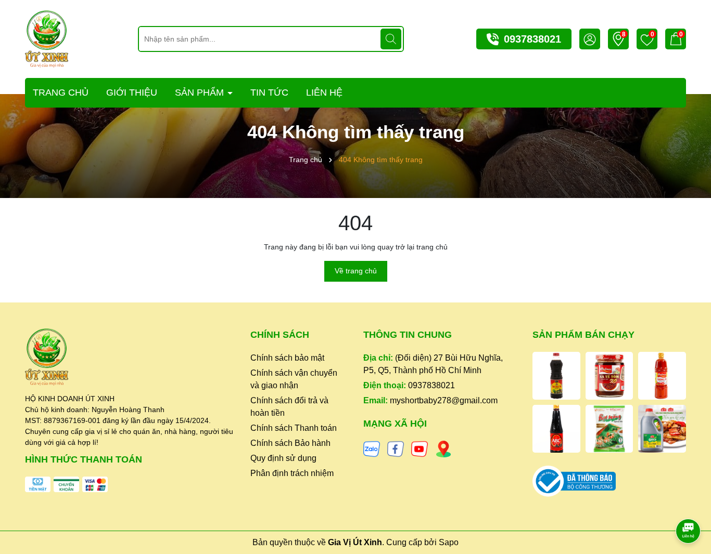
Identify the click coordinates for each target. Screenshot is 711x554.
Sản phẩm (200, 92)
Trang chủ (60, 92)
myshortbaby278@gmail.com (444, 400)
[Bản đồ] (443, 448)
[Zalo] (371, 448)
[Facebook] (395, 448)
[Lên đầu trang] (688, 502)
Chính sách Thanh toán (293, 428)
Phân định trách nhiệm (292, 473)
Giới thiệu (131, 92)
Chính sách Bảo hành (290, 443)
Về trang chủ (356, 271)
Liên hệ (324, 92)
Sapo (449, 542)
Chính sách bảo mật (287, 357)
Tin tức (269, 92)
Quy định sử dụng (283, 458)
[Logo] (46, 38)
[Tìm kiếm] (390, 39)
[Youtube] (419, 448)
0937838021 (532, 39)
